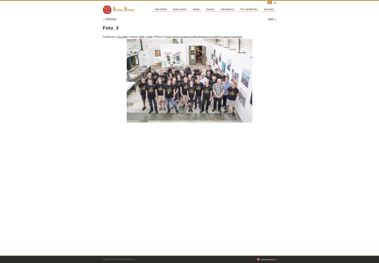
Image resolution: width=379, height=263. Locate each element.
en (275, 2)
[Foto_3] (189, 121)
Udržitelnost (227, 9)
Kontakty (269, 9)
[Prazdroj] (118, 9)
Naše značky (180, 9)
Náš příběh (161, 9)
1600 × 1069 (145, 37)
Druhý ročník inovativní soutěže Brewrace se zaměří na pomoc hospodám (203, 37)
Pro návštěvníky (249, 9)
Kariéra (210, 9)
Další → (272, 19)
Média (196, 9)
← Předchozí (109, 19)
